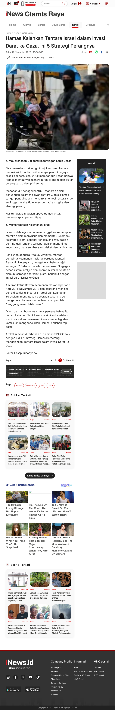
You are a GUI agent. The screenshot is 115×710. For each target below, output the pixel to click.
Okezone (97, 667)
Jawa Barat (58, 24)
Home (12, 24)
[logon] (9, 3)
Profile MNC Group (82, 675)
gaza (41, 385)
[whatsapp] (96, 52)
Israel (50, 385)
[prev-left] (51, 360)
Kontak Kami (56, 691)
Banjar (41, 24)
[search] (63, 4)
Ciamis (27, 24)
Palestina (30, 385)
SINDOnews (99, 671)
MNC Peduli (79, 679)
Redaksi (54, 671)
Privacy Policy (57, 687)
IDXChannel (99, 675)
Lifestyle (90, 24)
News (75, 24)
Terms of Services (58, 683)
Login (74, 3)
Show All (70, 360)
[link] (90, 52)
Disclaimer (55, 679)
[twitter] (107, 52)
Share (84, 52)
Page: (8, 360)
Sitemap (54, 694)
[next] (64, 360)
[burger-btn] (107, 3)
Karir (76, 667)
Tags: (9, 384)
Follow (66, 371)
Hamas (19, 385)
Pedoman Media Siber (60, 675)
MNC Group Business (83, 671)
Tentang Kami (56, 667)
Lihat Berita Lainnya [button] (38, 475)
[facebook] (101, 52)
